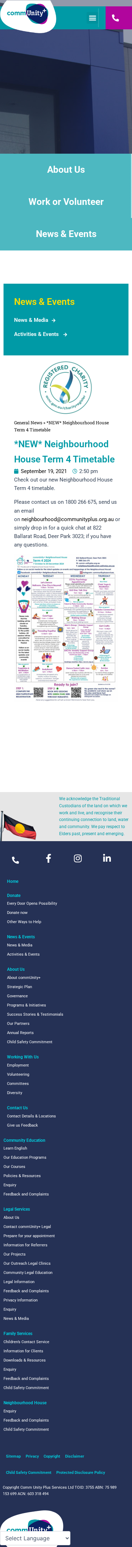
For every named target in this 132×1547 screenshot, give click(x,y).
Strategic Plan (19, 987)
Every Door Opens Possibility (32, 903)
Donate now (17, 912)
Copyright (52, 1456)
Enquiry (10, 1185)
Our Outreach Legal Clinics (27, 1263)
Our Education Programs (25, 1157)
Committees (18, 1083)
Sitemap (13, 1456)
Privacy (32, 1456)
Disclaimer (74, 1456)
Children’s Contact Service (26, 1342)
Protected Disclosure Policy (80, 1472)
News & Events (66, 234)
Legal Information (19, 1282)
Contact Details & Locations (31, 1116)
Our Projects (15, 1254)
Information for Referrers (26, 1245)
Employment (18, 1065)
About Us (66, 169)
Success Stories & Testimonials (35, 1014)
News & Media (31, 320)
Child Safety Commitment (29, 1042)
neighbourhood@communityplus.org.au (67, 519)
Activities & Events (36, 334)
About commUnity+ (23, 977)
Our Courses (14, 1166)
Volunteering (18, 1074)
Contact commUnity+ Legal (27, 1226)
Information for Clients (23, 1351)
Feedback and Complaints (26, 1194)
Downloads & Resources (25, 1360)
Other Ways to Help (24, 922)
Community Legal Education (28, 1272)
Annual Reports (20, 1033)
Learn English (15, 1148)
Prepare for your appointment (29, 1236)
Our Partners (18, 1023)
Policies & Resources (22, 1176)
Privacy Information (21, 1300)
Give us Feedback (22, 1125)
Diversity (14, 1093)
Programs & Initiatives (26, 1005)
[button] (92, 18)
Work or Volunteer (66, 201)
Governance (17, 996)
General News (28, 422)
